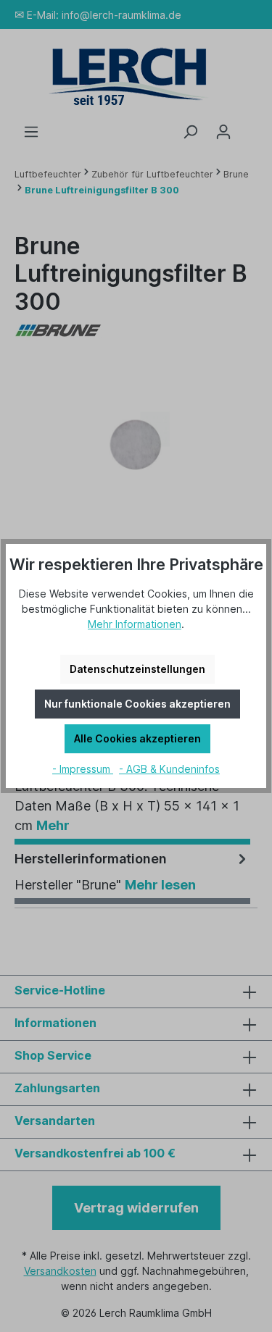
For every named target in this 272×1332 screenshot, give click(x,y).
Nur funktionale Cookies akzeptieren (137, 704)
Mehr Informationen (134, 624)
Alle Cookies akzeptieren (137, 738)
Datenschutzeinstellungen (137, 669)
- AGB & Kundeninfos (169, 769)
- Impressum (82, 769)
